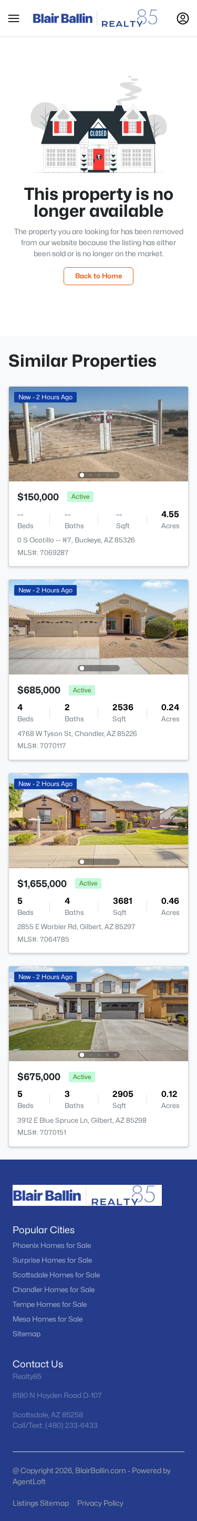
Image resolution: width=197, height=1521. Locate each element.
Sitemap (26, 1333)
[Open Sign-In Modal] (183, 18)
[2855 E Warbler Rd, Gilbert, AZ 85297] (98, 820)
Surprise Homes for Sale (52, 1260)
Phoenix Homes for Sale (52, 1245)
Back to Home (98, 275)
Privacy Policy (100, 1502)
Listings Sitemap (41, 1502)
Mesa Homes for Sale (47, 1319)
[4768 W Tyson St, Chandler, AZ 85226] (98, 626)
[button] (13, 18)
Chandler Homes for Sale (54, 1289)
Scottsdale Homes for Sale (56, 1275)
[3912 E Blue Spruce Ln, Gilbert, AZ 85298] (98, 1013)
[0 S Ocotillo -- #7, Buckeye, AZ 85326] (98, 433)
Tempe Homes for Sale (50, 1304)
